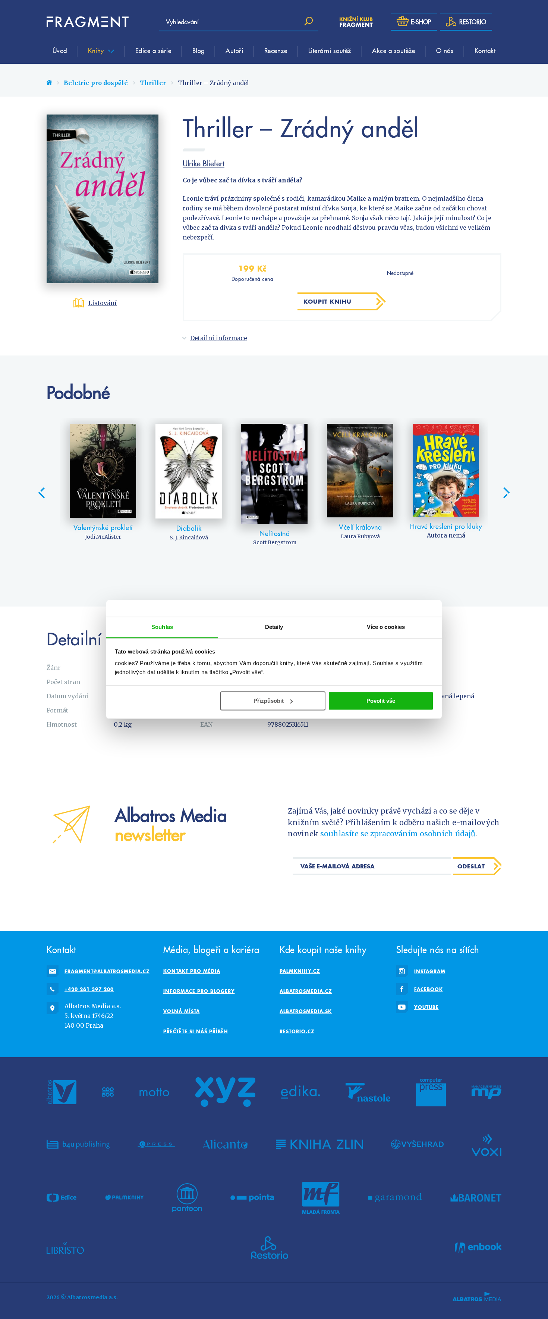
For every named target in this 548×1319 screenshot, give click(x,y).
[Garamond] (395, 1198)
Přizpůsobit (268, 701)
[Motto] (154, 1092)
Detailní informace (218, 338)
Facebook (428, 989)
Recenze (275, 50)
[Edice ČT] (61, 1198)
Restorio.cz (297, 1031)
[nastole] (367, 1092)
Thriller (153, 83)
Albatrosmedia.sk (306, 1011)
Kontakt (485, 50)
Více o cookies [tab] (386, 627)
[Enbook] (478, 1248)
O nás (445, 50)
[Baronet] (476, 1198)
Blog (198, 50)
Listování (102, 303)
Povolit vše (380, 701)
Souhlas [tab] (162, 627)
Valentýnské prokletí (103, 527)
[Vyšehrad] (417, 1144)
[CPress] (156, 1144)
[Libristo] (65, 1248)
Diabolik (189, 528)
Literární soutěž (329, 50)
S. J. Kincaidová (189, 537)
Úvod (60, 50)
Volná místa (181, 1011)
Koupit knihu (327, 301)
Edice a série (153, 50)
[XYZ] (225, 1092)
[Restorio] (269, 1248)
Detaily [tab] (274, 627)
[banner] (88, 21)
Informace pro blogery (199, 991)
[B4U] (78, 1144)
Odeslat (471, 866)
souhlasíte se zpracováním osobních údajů (397, 833)
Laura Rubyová (360, 536)
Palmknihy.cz (300, 971)
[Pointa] (252, 1198)
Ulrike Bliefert (203, 163)
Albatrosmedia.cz (306, 991)
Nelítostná (274, 533)
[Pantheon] (187, 1198)
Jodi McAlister (103, 536)
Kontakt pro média (191, 971)
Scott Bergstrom (274, 542)
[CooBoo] (108, 1092)
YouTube (426, 1007)
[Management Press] (486, 1092)
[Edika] (300, 1092)
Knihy (97, 50)
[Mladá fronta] (321, 1198)
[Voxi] (486, 1144)
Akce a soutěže (393, 50)
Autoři (234, 50)
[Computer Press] (431, 1092)
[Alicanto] (225, 1144)
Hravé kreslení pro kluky (446, 526)
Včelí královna (360, 527)
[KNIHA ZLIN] (319, 1144)
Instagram (429, 971)
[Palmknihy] (124, 1198)
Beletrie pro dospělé (96, 83)
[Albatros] (61, 1092)
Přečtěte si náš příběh (195, 1031)
